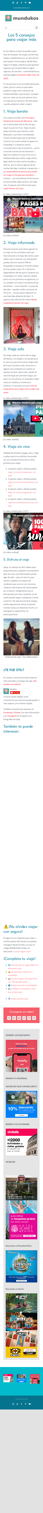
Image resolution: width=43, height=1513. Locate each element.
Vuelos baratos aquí (19, 998)
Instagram (12, 716)
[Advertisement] (21, 829)
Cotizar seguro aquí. (22, 951)
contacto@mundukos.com (21, 8)
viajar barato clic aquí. (13, 188)
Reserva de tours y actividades (24, 985)
